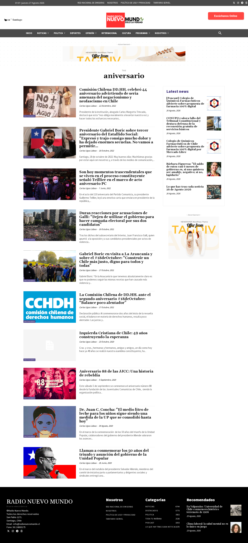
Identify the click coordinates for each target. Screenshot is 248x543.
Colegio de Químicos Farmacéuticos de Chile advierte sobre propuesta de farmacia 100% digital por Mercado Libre (185, 146)
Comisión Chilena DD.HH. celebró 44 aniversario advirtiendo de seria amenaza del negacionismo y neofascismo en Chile (113, 96)
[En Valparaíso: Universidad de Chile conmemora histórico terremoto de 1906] (235, 510)
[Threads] (21, 531)
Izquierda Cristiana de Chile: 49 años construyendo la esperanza (113, 335)
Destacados (29, 116)
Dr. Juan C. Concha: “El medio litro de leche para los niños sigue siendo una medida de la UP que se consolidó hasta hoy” (115, 416)
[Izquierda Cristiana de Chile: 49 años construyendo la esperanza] (49, 345)
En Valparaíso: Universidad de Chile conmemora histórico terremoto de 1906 (204, 509)
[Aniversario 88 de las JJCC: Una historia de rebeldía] (49, 383)
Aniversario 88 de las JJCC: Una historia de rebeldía (116, 373)
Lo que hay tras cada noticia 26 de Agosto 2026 (185, 188)
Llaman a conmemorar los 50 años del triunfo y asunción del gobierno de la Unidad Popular (114, 455)
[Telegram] (242, 3)
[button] (220, 33)
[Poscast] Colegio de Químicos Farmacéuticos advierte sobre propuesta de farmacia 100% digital (185, 102)
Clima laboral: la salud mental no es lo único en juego (207, 525)
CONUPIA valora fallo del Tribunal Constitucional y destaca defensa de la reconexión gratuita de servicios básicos (183, 124)
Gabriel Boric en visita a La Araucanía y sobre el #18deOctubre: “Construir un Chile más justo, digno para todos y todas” (115, 260)
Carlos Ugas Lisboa (88, 105)
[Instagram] (238, 3)
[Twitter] (234, 3)
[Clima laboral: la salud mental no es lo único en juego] (235, 527)
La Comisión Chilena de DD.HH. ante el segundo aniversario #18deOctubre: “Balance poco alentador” (115, 299)
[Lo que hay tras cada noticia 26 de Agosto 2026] (214, 192)
